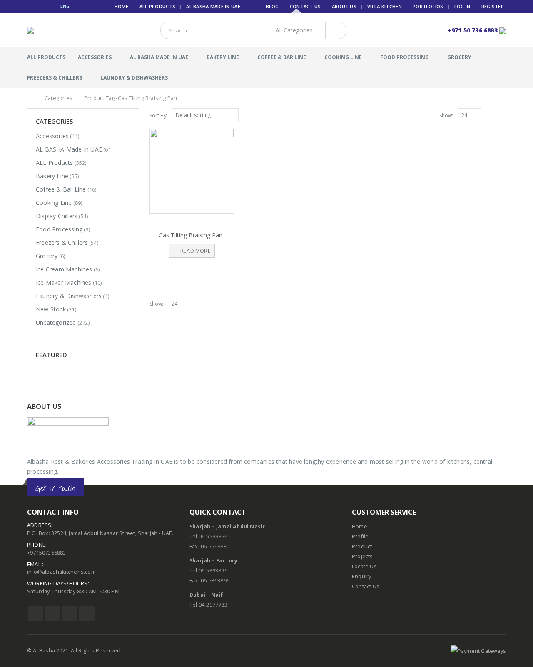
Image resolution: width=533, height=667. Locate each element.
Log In (462, 6)
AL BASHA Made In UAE (213, 6)
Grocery (459, 57)
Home (122, 6)
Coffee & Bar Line (281, 57)
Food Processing (404, 57)
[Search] (334, 30)
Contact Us (305, 6)
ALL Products (157, 6)
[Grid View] (493, 115)
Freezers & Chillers (54, 77)
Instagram (69, 613)
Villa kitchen (384, 6)
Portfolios (428, 6)
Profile (360, 536)
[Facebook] (30, 6)
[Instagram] (50, 6)
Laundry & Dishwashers (134, 77)
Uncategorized (56, 322)
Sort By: (158, 115)
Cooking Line (343, 57)
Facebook (35, 613)
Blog (272, 6)
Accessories (95, 57)
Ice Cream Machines (64, 269)
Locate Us (364, 566)
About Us (344, 6)
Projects (362, 556)
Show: (446, 115)
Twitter (52, 613)
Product (362, 546)
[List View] (502, 115)
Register (492, 6)
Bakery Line (223, 57)
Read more (195, 250)
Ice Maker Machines (64, 282)
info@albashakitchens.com (61, 571)
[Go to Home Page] (30, 98)
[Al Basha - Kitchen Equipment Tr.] (42, 30)
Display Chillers (56, 216)
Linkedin (87, 613)
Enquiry (361, 576)
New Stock (51, 309)
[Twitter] (40, 6)
